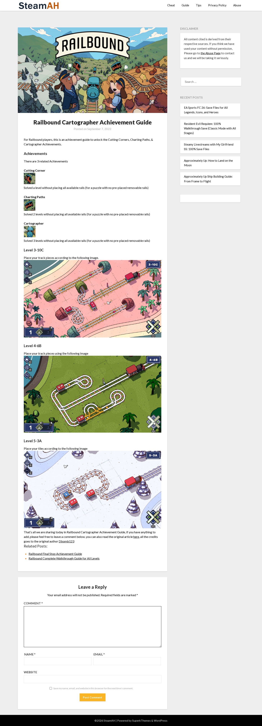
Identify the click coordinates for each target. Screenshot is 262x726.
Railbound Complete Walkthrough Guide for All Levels (64, 558)
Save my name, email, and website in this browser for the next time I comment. (93, 688)
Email (99, 654)
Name (29, 654)
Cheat (171, 5)
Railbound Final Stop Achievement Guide (55, 554)
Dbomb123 (66, 541)
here (136, 536)
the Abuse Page (211, 53)
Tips (198, 5)
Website (30, 672)
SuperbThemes (141, 720)
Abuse (237, 5)
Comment (33, 603)
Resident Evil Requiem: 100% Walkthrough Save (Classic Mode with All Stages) (210, 128)
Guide (185, 5)
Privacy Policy (217, 5)
